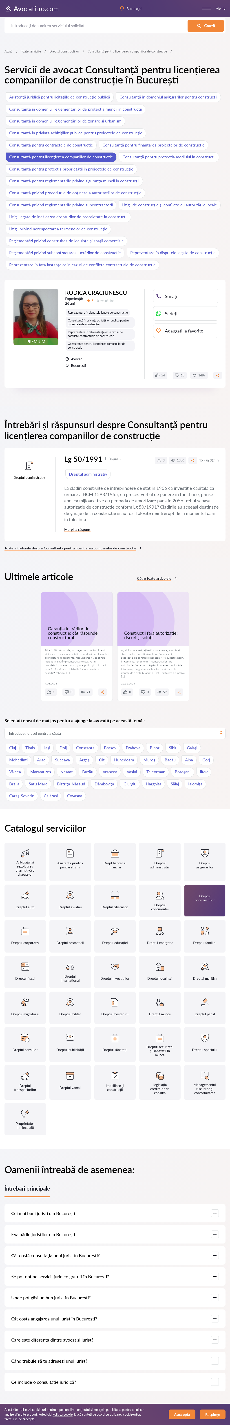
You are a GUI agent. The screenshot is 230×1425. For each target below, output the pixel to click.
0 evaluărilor (105, 301)
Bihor (154, 747)
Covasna (74, 795)
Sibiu (173, 747)
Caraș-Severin (21, 795)
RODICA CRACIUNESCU (96, 292)
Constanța (85, 747)
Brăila (14, 783)
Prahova (133, 747)
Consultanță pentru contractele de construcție (51, 144)
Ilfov (204, 771)
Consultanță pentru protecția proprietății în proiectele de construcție (71, 168)
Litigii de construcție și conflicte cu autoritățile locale (169, 204)
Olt (102, 759)
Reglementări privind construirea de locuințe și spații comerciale (66, 240)
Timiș (30, 747)
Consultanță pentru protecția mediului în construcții (168, 156)
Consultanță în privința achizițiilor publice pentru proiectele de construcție (75, 132)
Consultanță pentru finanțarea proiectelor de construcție (153, 144)
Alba (189, 759)
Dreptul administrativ (88, 474)
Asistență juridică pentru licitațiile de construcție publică (59, 96)
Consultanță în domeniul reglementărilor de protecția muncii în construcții (75, 109)
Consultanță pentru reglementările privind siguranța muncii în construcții (74, 180)
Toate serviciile (31, 51)
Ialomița (195, 783)
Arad (41, 759)
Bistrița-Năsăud (71, 783)
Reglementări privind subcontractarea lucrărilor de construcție (65, 252)
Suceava (62, 759)
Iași (47, 747)
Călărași (51, 795)
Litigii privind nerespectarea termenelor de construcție (58, 228)
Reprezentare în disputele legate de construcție (173, 252)
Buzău (87, 771)
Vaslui (132, 771)
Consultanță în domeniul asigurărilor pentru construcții (168, 96)
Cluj (12, 747)
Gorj (206, 759)
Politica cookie (63, 1414)
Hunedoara (124, 759)
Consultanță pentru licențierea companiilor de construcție (61, 156)
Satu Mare (38, 783)
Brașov (110, 747)
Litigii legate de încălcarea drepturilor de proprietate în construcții (68, 216)
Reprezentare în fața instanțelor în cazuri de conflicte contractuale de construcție (82, 264)
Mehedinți (18, 759)
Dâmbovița (104, 783)
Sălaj (175, 783)
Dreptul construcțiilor (64, 51)
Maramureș (40, 771)
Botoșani (182, 771)
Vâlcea (15, 771)
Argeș (84, 759)
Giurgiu (130, 783)
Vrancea (110, 771)
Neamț (66, 771)
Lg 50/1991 (83, 459)
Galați (192, 747)
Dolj (63, 747)
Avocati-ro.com (36, 8)
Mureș (149, 759)
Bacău (170, 759)
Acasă (8, 51)
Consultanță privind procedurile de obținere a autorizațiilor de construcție (75, 192)
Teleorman (155, 771)
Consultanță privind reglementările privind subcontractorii (61, 204)
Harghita (153, 783)
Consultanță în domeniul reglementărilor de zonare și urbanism (65, 120)
